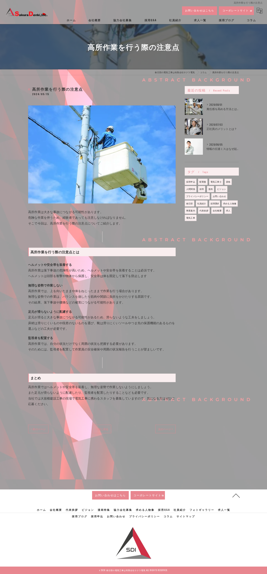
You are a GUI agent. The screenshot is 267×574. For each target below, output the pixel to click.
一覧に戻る (101, 429)
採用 (201, 188)
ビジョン (221, 188)
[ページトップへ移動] (236, 495)
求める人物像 (229, 203)
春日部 (189, 203)
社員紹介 (201, 203)
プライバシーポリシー (197, 196)
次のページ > (165, 429)
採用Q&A (215, 203)
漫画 (210, 188)
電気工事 (190, 217)
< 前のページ (38, 429)
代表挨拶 (203, 210)
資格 (228, 181)
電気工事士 (216, 181)
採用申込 (190, 181)
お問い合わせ (219, 196)
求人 (228, 210)
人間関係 (190, 188)
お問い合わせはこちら (199, 10)
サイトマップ (186, 516)
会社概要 (217, 210)
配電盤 (202, 181)
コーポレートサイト (236, 10)
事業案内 (190, 210)
